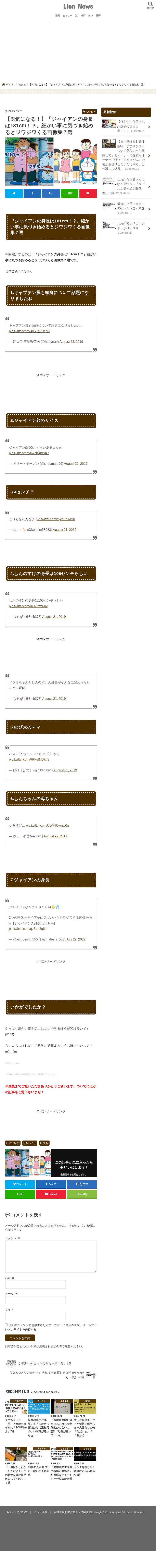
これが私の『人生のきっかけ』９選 (131, 228)
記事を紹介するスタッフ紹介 (71, 1512)
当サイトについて (16, 1512)
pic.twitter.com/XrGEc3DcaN (29, 331)
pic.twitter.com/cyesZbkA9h (55, 519)
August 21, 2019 (76, 463)
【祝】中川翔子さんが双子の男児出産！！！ (131, 126)
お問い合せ (40, 1512)
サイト (9, 1309)
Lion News (78, 6)
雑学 (83, 15)
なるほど (14, 1143)
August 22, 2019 (55, 836)
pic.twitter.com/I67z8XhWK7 (29, 453)
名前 (9, 1278)
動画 (57, 15)
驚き (45, 1143)
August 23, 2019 (71, 341)
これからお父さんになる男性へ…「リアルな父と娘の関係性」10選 (123, 186)
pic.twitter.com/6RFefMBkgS (29, 759)
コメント (12, 1238)
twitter (17, 1063)
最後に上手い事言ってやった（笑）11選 (131, 208)
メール (11, 1293)
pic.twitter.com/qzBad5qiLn (28, 929)
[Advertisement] (78, 52)
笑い (90, 15)
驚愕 (98, 15)
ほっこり (67, 15)
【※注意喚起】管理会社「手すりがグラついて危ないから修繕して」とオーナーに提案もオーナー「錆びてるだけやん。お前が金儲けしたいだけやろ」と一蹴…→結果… (123, 155)
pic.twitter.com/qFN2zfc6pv (28, 606)
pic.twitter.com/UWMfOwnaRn (47, 825)
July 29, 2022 (76, 939)
